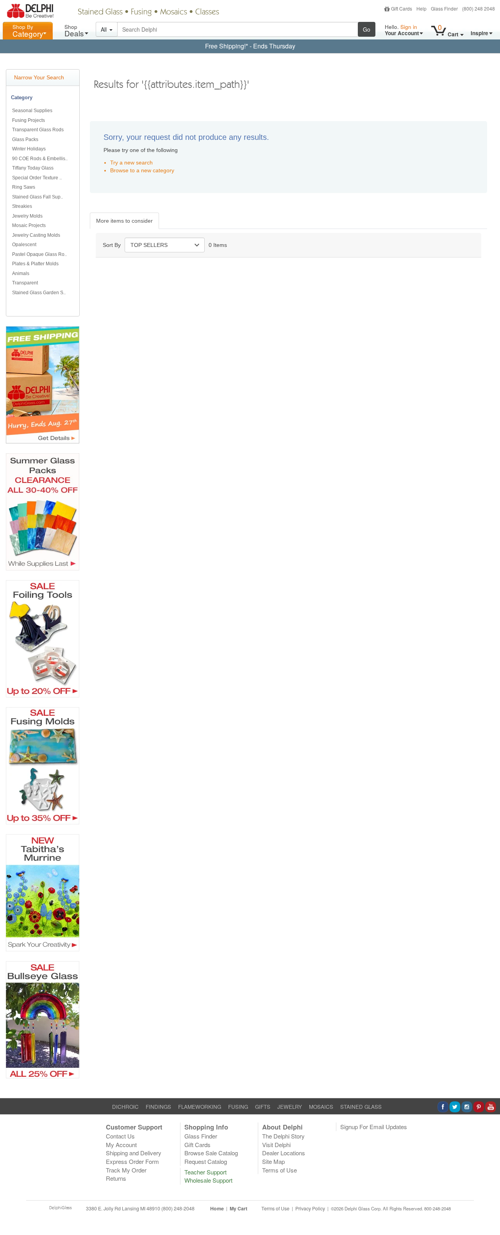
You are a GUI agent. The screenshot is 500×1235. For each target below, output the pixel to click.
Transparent (25, 283)
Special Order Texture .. (37, 178)
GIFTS (262, 1106)
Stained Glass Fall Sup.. (37, 197)
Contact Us (120, 1136)
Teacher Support (205, 1172)
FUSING (238, 1106)
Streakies (22, 206)
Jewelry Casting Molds (36, 235)
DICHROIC (125, 1106)
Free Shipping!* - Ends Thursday (250, 45)
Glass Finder (444, 8)
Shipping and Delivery (133, 1153)
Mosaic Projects (29, 225)
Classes (207, 12)
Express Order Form (132, 1161)
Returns (116, 1178)
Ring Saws (23, 187)
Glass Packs (25, 139)
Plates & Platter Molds (35, 263)
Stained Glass (100, 12)
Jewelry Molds (27, 216)
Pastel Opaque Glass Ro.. (39, 254)
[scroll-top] (488, 1213)
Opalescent (24, 244)
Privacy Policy (310, 1208)
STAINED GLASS (361, 1106)
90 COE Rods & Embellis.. (40, 158)
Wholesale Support (208, 1180)
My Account (121, 1144)
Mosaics (173, 12)
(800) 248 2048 (478, 8)
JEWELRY (289, 1106)
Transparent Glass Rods (38, 129)
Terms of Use (279, 1170)
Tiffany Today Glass (33, 168)
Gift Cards (401, 8)
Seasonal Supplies (32, 110)
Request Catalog (205, 1161)
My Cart (238, 1208)
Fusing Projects (28, 120)
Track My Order (126, 1170)
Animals (20, 273)
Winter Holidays (29, 149)
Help (421, 8)
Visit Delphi (276, 1144)
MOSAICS (321, 1106)
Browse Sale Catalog (211, 1153)
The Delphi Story (283, 1136)
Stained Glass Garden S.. (39, 292)
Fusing (141, 12)
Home (217, 1208)
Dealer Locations (283, 1153)
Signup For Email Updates (373, 1126)
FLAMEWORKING (199, 1106)
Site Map (273, 1161)
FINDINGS (158, 1106)
